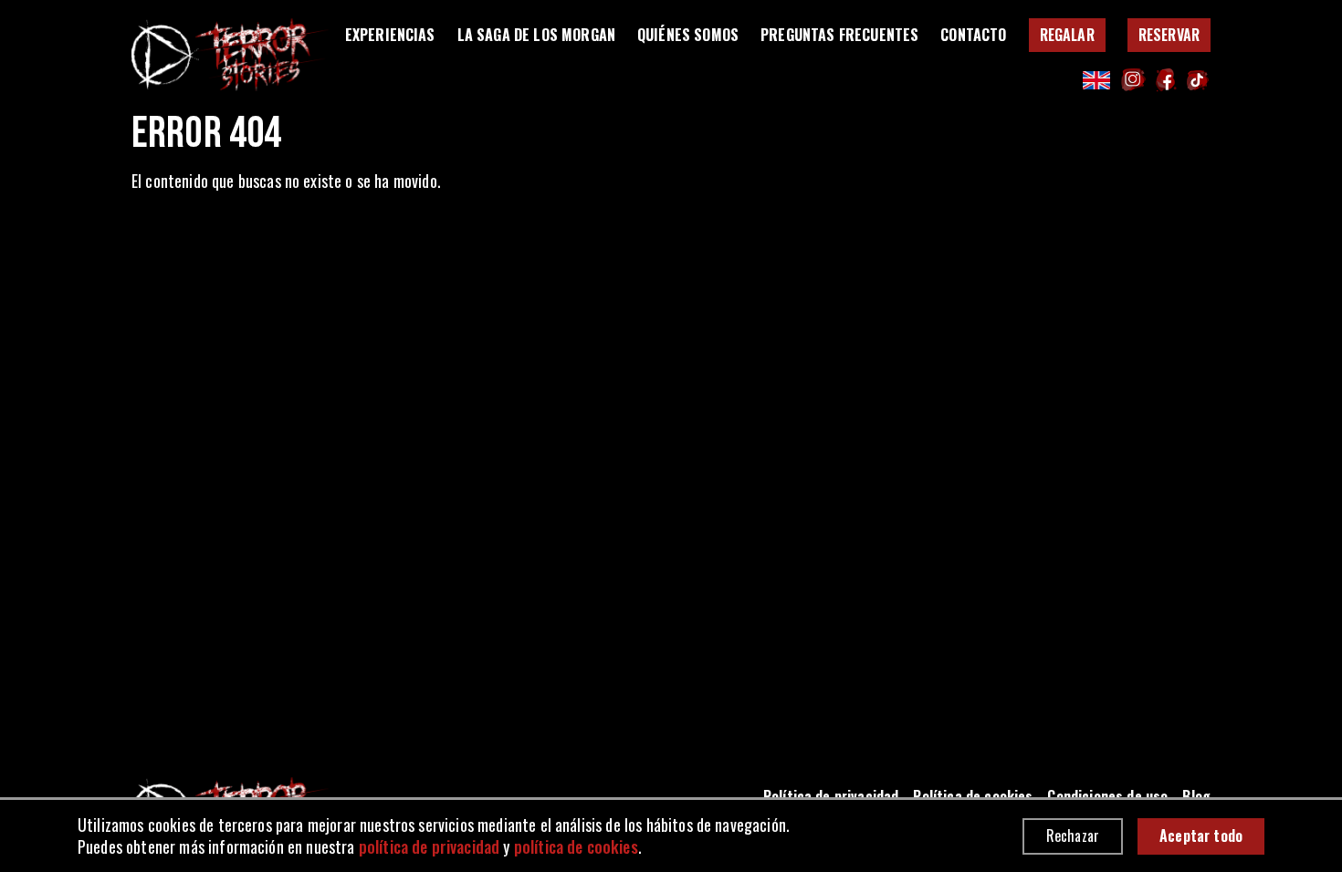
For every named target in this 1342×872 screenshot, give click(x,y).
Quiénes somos (688, 35)
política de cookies (576, 846)
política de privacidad (429, 846)
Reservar (1169, 35)
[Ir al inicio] (230, 54)
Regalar (1067, 35)
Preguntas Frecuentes (839, 35)
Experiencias (390, 35)
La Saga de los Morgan (536, 35)
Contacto (973, 35)
